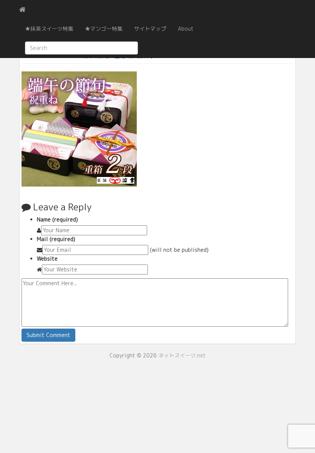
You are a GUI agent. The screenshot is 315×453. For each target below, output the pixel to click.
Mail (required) (56, 239)
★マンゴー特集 (104, 28)
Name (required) (57, 219)
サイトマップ (150, 28)
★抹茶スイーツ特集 (49, 28)
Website (47, 258)
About (186, 28)
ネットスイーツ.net (182, 355)
